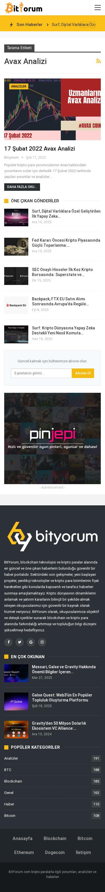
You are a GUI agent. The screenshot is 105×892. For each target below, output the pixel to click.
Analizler (18, 86)
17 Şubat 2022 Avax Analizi (39, 148)
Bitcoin (9, 815)
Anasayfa (22, 838)
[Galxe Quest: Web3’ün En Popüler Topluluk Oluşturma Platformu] (16, 701)
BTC (7, 770)
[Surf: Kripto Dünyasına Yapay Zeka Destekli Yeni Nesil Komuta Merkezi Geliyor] (16, 334)
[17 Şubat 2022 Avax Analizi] (52, 109)
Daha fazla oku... (22, 187)
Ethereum (24, 852)
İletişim (83, 852)
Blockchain (13, 781)
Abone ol (82, 373)
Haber (9, 804)
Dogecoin (55, 852)
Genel (8, 793)
